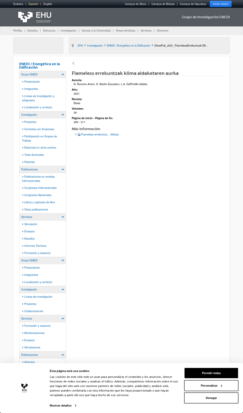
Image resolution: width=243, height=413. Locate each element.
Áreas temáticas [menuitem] (125, 30)
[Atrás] (73, 63)
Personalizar (209, 385)
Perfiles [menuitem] (17, 30)
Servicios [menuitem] (146, 30)
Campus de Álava (135, 4)
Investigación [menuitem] (69, 30)
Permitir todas (211, 373)
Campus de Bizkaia (163, 4)
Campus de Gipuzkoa (193, 4)
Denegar (211, 398)
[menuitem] (18, 4)
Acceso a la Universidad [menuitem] (96, 30)
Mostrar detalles (61, 405)
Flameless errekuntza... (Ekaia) (100, 134)
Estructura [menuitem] (49, 30)
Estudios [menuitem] (33, 30)
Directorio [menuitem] (162, 30)
